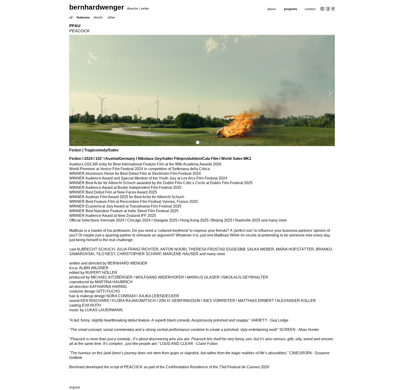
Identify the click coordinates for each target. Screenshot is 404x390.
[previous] (73, 93)
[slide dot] (197, 142)
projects (290, 9)
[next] (331, 93)
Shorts (98, 17)
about (271, 9)
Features (83, 17)
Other (111, 17)
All (70, 17)
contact (310, 9)
